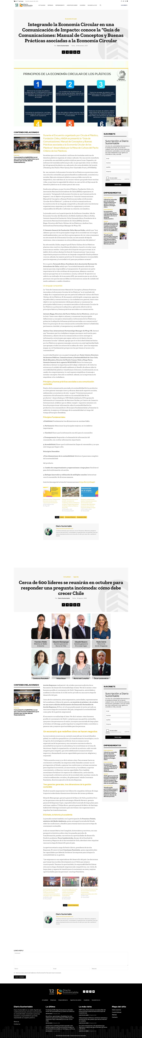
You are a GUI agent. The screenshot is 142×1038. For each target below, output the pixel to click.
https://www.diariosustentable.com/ (64, 528)
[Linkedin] (78, 52)
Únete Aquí (118, 184)
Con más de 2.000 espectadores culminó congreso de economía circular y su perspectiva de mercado (41, 551)
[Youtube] (127, 1)
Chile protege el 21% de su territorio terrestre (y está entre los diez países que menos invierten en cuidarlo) (93, 1019)
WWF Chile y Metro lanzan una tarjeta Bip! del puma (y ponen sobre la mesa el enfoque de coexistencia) (92, 1011)
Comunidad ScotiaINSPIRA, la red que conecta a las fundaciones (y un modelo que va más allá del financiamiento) (26, 159)
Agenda (106, 221)
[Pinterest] (71, 52)
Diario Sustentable (63, 45)
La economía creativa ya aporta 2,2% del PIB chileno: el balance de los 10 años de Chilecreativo (111, 215)
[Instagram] (123, 1)
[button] (100, 5)
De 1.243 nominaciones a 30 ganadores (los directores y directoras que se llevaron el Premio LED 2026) (93, 1027)
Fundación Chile (81, 517)
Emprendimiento (108, 197)
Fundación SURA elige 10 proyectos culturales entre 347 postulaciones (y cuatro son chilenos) (60, 1010)
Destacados (49, 1013)
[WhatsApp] (74, 52)
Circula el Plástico (70, 517)
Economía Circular (71, 19)
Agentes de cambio (84, 1015)
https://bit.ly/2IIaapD (87, 482)
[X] (125, 1)
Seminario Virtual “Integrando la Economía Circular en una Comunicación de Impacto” (51, 501)
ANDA (62, 517)
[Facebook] (121, 1)
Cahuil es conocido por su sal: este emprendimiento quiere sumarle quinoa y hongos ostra (110, 203)
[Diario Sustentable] (49, 531)
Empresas (16, 155)
